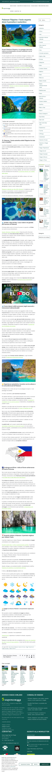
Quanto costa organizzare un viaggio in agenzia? (46, 223)
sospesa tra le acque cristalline (22, 67)
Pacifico (41, 104)
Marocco (41, 77)
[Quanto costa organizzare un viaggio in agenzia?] (41, 220)
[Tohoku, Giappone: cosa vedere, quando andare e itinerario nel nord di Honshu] (23, 666)
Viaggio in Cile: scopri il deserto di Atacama (46, 200)
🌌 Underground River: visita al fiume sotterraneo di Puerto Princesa (17, 134)
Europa (41, 59)
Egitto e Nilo (42, 56)
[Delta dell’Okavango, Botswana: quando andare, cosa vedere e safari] (14, 666)
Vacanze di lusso (21, 646)
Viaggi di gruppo (5, 648)
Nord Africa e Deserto (42, 97)
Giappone (41, 62)
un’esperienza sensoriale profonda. (14, 357)
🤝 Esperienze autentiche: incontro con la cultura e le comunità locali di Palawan (18, 131)
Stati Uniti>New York (43, 123)
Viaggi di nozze (6, 726)
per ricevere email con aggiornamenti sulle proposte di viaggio (39, 745)
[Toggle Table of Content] (32, 122)
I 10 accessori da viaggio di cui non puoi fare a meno (46, 211)
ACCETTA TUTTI (45, 764)
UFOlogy (41, 133)
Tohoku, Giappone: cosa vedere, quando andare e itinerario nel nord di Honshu (23, 677)
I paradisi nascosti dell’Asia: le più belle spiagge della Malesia (46, 188)
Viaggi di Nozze (12, 648)
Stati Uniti (41, 119)
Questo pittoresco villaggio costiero (11, 232)
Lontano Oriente (43, 68)
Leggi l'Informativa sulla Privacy (35, 748)
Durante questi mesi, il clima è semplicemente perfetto (15, 545)
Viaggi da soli (5, 635)
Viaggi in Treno (43, 160)
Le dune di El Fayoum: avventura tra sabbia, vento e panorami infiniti (37, 713)
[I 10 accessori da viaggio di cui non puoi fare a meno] (41, 208)
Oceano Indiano (43, 101)
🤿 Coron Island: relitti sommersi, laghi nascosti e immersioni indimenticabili (18, 128)
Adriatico (41, 28)
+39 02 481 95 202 (9, 740)
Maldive (41, 71)
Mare (40, 74)
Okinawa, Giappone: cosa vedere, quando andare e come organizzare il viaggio (5, 677)
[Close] (50, 756)
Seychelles (42, 116)
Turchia (41, 130)
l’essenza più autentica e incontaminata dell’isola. (14, 567)
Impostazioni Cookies (25, 764)
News (40, 93)
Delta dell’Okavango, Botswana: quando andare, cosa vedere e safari (15, 676)
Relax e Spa (42, 107)
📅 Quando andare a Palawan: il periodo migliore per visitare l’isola (19, 136)
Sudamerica (42, 127)
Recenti (47, 166)
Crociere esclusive (43, 53)
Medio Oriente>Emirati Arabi (43, 85)
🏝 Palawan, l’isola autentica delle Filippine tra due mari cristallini (18, 123)
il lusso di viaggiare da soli (25, 408)
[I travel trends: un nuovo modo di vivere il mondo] (32, 666)
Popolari (41, 166)
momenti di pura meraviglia (24, 279)
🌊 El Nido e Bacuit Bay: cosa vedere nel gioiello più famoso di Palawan (18, 125)
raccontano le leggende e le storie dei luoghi (13, 426)
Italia (40, 65)
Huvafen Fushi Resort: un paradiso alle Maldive (37, 704)
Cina (40, 50)
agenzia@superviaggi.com (15, 1)
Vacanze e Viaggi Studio (43, 143)
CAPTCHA (29, 751)
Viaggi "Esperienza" (30, 646)
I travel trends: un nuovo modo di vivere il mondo (32, 675)
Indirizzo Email (31, 735)
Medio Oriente (42, 80)
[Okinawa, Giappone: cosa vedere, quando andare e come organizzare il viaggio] (5, 666)
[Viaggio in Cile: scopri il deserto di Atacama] (41, 198)
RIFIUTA (35, 764)
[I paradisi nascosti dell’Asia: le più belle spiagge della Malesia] (41, 185)
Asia (10, 646)
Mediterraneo (42, 90)
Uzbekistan (42, 136)
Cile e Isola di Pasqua (42, 46)
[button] (20, 11)
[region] (26, 764)
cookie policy (12, 766)
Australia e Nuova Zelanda (43, 38)
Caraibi (41, 42)
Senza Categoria (14, 646)
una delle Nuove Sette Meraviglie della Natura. (14, 477)
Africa (40, 31)
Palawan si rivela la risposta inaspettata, (19, 85)
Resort (40, 110)
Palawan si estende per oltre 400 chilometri (12, 189)
